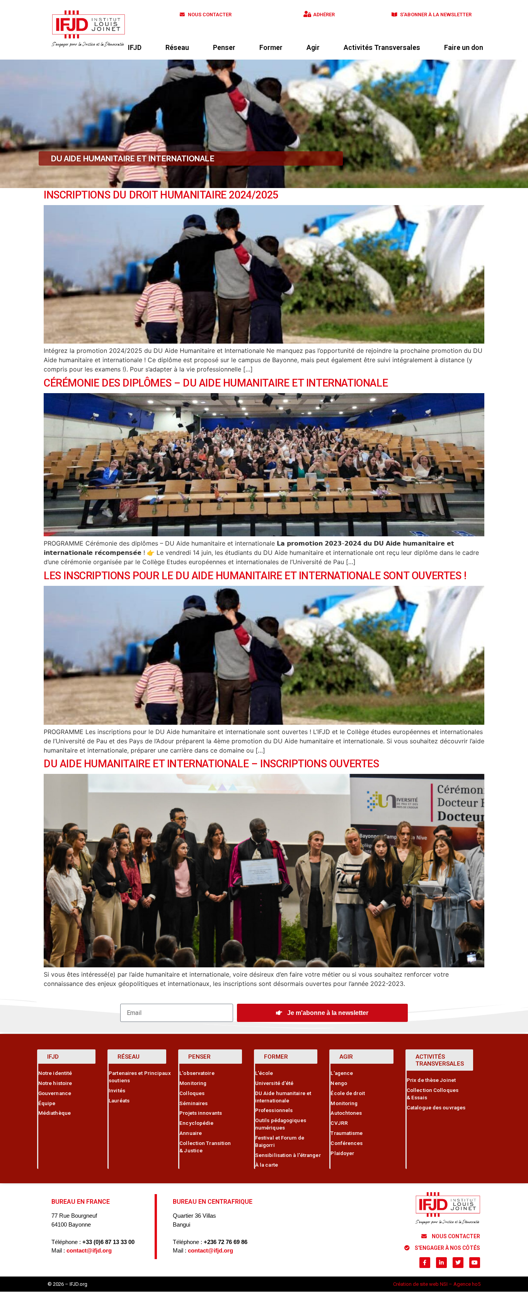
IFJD (134, 47)
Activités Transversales (382, 47)
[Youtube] (474, 1262)
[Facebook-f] (424, 1262)
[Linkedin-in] (441, 1262)
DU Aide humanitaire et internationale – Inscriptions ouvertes (211, 764)
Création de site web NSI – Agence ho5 (436, 1284)
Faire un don (463, 47)
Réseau (177, 47)
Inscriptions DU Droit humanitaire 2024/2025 (161, 195)
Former (271, 47)
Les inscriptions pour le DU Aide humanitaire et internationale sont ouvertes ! (255, 576)
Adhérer (324, 14)
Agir (313, 47)
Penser (224, 47)
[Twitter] (458, 1262)
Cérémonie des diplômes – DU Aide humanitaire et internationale (216, 383)
